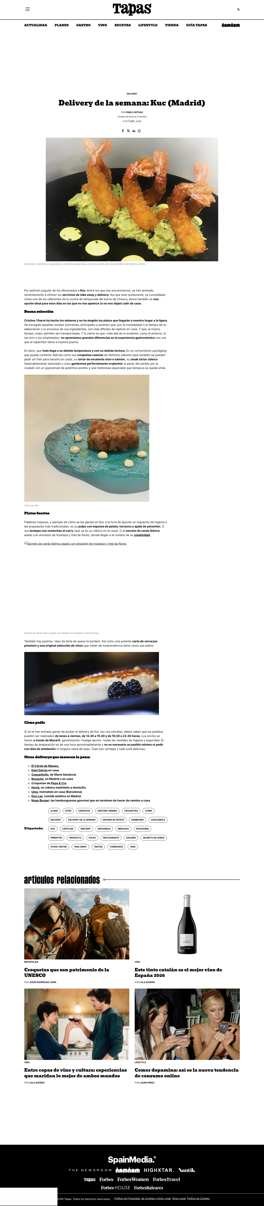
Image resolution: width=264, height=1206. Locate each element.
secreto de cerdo (154, 837)
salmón (131, 837)
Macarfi (86, 828)
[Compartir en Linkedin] (134, 131)
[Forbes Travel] (133, 1179)
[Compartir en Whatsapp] (139, 131)
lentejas (67, 828)
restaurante (111, 837)
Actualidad (35, 25)
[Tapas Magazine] (90, 1180)
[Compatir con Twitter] (128, 131)
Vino (102, 25)
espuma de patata (113, 819)
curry (148, 810)
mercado (123, 828)
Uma (34, 792)
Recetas (123, 25)
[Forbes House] (115, 1188)
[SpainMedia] (132, 1161)
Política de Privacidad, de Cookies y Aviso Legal (142, 1198)
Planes (62, 25)
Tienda (172, 25)
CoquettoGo (40, 774)
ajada (54, 810)
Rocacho (37, 779)
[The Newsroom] (90, 1170)
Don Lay (37, 796)
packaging (142, 828)
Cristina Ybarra (107, 810)
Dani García (39, 770)
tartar (98, 846)
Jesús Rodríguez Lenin (42, 982)
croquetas (131, 810)
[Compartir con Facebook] (122, 131)
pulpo (92, 837)
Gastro (83, 25)
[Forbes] (106, 1179)
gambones (137, 819)
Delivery (132, 93)
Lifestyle (148, 25)
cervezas (84, 810)
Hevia (35, 787)
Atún (68, 810)
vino (133, 846)
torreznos (116, 846)
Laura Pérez (147, 1082)
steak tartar (58, 846)
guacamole (158, 819)
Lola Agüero (147, 982)
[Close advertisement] (54, 1191)
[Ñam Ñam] (127, 1170)
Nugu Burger (40, 800)
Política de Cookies (198, 1198)
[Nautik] (187, 1170)
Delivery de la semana (82, 819)
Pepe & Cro (58, 783)
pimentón (56, 837)
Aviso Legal (179, 1198)
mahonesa (104, 828)
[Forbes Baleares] (148, 1188)
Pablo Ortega (134, 112)
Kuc (52, 828)
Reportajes (31, 962)
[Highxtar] (159, 1170)
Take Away (80, 846)
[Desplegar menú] (27, 9)
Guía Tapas (196, 25)
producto (75, 837)
